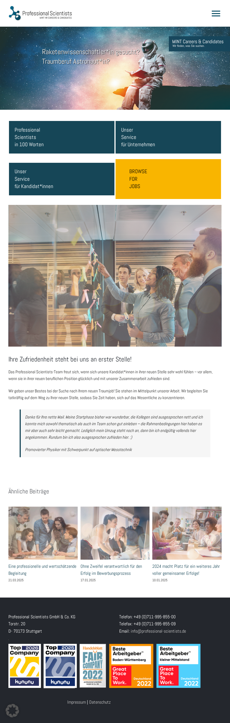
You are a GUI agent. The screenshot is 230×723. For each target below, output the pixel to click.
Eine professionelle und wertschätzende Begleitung (187, 533)
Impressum (76, 702)
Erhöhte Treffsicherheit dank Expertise (115, 533)
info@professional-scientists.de (158, 631)
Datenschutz (100, 702)
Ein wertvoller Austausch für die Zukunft (43, 533)
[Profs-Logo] (40, 7)
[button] (12, 710)
